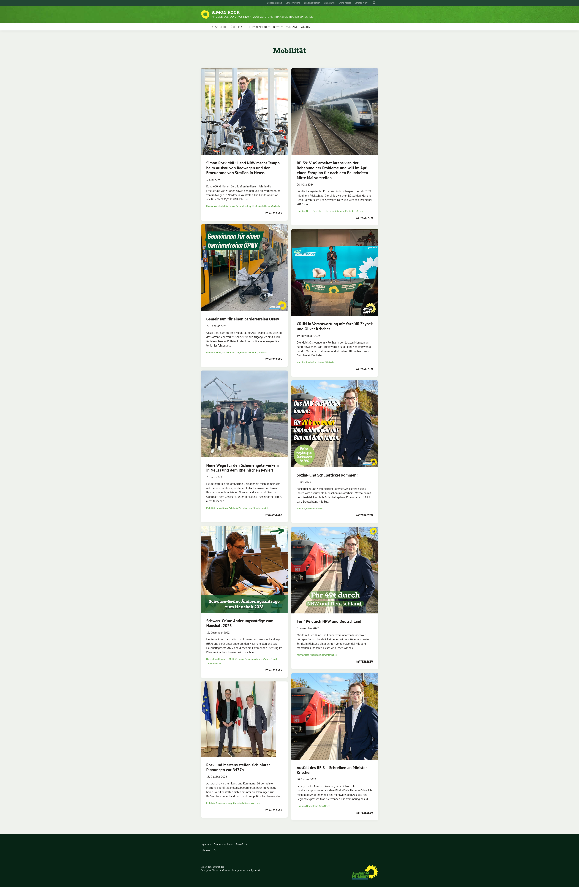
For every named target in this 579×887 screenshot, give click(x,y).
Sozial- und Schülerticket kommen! (327, 475)
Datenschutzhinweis (223, 844)
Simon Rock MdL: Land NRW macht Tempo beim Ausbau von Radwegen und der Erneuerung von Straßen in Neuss (243, 167)
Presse (322, 211)
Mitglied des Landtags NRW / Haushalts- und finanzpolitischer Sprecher (262, 16)
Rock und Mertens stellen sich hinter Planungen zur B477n (238, 767)
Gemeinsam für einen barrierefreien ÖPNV (242, 319)
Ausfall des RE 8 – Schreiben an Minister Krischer (332, 770)
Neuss (232, 206)
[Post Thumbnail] (244, 111)
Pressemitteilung (244, 206)
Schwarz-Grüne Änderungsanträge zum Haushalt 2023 (239, 623)
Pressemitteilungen (335, 211)
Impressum (206, 844)
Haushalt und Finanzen (217, 659)
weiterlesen (273, 213)
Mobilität (223, 206)
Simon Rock (226, 12)
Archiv (305, 27)
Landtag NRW (361, 2)
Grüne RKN (329, 2)
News (276, 27)
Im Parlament (258, 27)
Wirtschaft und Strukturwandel (253, 508)
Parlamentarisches (230, 352)
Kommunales (212, 206)
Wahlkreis (275, 206)
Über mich (238, 27)
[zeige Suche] (374, 3)
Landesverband (293, 2)
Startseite (219, 27)
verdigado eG (253, 870)
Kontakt (291, 27)
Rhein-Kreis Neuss (261, 206)
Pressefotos (241, 844)
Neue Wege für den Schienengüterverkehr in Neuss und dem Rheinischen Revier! (242, 468)
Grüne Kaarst (345, 2)
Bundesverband (274, 2)
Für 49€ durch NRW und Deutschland (329, 621)
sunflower (224, 870)
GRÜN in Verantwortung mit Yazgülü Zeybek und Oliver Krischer (335, 326)
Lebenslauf (206, 850)
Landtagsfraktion (312, 2)
